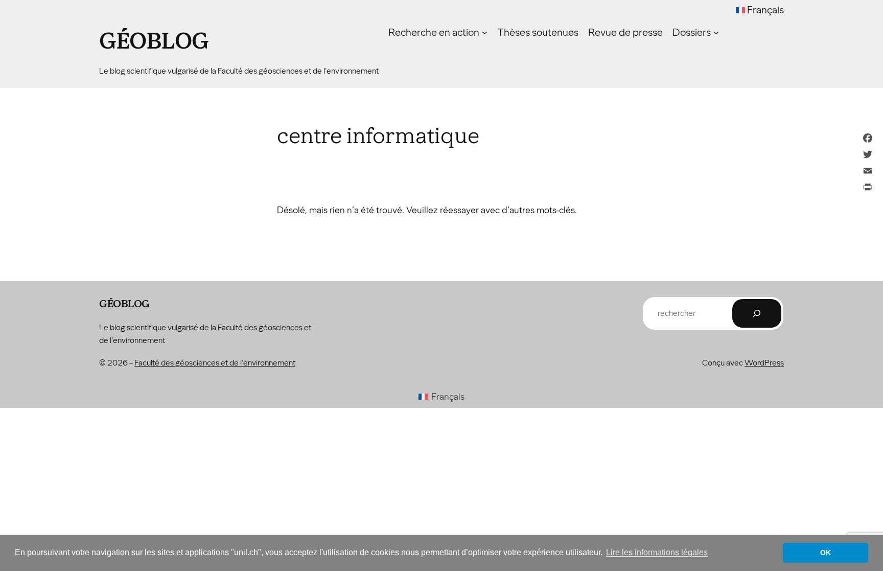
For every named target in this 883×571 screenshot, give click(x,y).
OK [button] (825, 553)
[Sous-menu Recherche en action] (484, 32)
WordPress (764, 363)
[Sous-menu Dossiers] (716, 32)
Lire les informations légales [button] (657, 552)
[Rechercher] (756, 313)
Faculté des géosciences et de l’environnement (214, 363)
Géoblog (154, 41)
